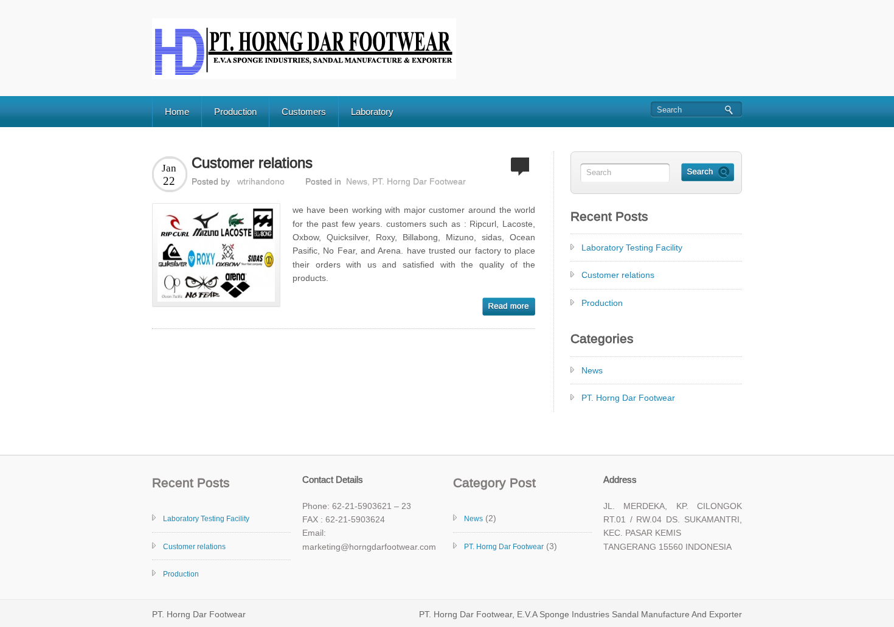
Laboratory (372, 111)
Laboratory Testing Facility (631, 247)
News (356, 181)
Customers (304, 111)
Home (177, 111)
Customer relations (252, 162)
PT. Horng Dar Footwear (419, 181)
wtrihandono (261, 181)
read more (508, 306)
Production (235, 111)
